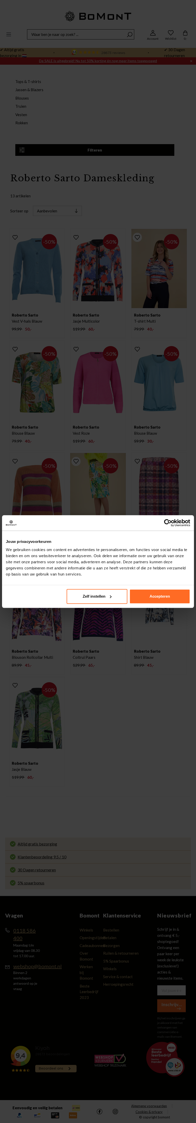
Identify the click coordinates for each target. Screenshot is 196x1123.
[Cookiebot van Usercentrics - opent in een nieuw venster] (167, 523)
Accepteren (160, 596)
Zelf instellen (94, 596)
